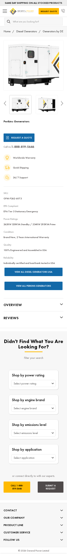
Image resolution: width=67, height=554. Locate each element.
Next (62, 103)
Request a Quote (21, 137)
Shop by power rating (28, 375)
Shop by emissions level (29, 424)
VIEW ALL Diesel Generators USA (33, 271)
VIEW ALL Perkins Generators (33, 285)
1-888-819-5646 (22, 147)
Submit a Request (50, 487)
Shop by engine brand (28, 399)
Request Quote (49, 11)
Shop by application (27, 449)
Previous (5, 103)
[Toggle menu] (5, 11)
